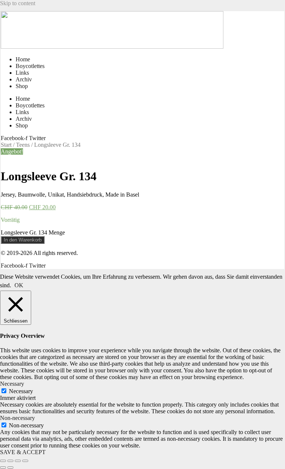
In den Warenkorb (23, 240)
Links (22, 72)
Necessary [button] (12, 384)
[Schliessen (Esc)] (25, 461)
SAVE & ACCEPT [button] (23, 452)
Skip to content (17, 3)
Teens (23, 145)
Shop (22, 86)
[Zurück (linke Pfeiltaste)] (3, 467)
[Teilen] (18, 461)
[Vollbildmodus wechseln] (10, 461)
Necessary (21, 391)
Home (23, 59)
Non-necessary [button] (17, 418)
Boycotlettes (30, 66)
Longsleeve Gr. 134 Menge (33, 232)
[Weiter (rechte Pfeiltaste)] (10, 467)
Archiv (24, 79)
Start (6, 145)
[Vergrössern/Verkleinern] (3, 461)
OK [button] (18, 285)
